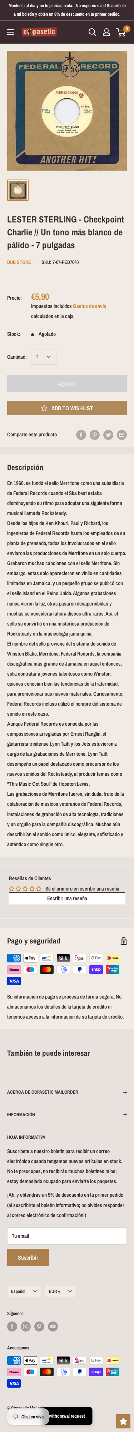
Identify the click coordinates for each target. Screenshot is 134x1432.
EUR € (54, 1291)
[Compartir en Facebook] (81, 435)
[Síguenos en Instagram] (26, 1326)
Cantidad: (17, 357)
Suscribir (28, 1257)
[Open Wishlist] (123, 1421)
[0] (120, 32)
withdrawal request (67, 1416)
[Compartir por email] (122, 435)
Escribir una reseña (67, 898)
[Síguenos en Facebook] (12, 1326)
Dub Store (19, 262)
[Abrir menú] (10, 32)
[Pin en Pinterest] (95, 435)
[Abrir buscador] (92, 32)
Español (18, 1291)
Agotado (67, 383)
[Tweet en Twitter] (108, 435)
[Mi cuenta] (106, 32)
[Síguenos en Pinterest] (39, 1326)
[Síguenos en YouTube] (53, 1326)
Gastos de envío (89, 306)
